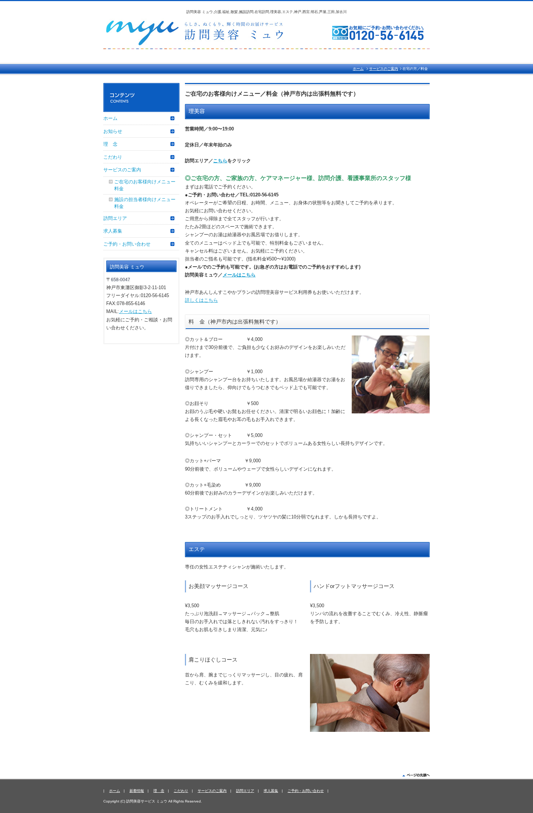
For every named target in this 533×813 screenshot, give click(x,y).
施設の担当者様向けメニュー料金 (144, 203)
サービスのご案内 (383, 69)
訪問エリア (115, 218)
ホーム (358, 69)
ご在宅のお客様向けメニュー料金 (144, 185)
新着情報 (136, 791)
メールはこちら (239, 275)
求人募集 (112, 231)
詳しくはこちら (201, 300)
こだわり (112, 157)
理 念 (110, 144)
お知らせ (112, 131)
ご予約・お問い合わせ (126, 244)
